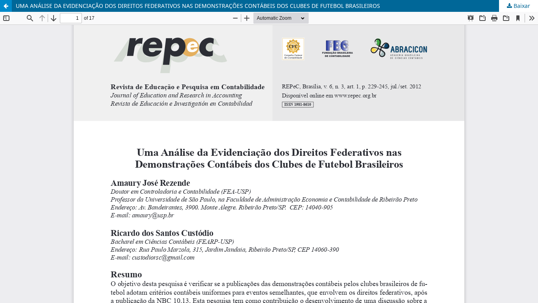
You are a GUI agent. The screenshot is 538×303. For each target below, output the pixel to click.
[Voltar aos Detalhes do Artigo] (6, 6)
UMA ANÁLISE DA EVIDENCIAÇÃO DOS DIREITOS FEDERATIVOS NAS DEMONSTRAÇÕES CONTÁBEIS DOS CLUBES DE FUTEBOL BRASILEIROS (198, 5)
